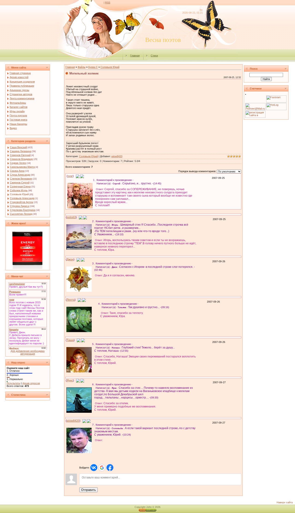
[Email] (78, 176)
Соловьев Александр (22, 198)
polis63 (71, 217)
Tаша (70, 340)
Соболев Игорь (19, 190)
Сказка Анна (17, 170)
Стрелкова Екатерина (22, 210)
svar (70, 176)
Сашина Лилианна (20, 151)
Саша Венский (18, 147)
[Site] (82, 176)
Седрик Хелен (18, 163)
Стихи (154, 55)
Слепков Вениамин (21, 178)
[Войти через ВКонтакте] (93, 467)
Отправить (88, 490)
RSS (107, 2)
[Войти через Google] (102, 467)
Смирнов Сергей (20, 182)
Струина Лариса (19, 206)
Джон (70, 259)
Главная (135, 55)
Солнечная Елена (20, 186)
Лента (71, 299)
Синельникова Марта (22, 166)
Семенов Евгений (20, 155)
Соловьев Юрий (19, 194)
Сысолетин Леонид (21, 213)
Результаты (13, 383)
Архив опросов (31, 383)
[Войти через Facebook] (109, 467)
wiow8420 (116, 156)
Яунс (70, 380)
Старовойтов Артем (21, 202)
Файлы (82, 67)
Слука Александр (20, 174)
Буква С (93, 67)
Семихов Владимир (21, 159)
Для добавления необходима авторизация (27, 352)
